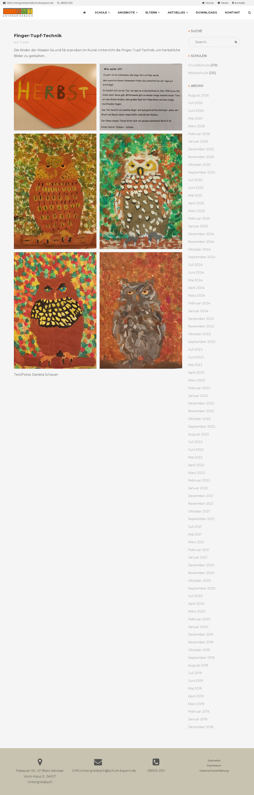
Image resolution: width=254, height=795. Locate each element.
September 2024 (201, 257)
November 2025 (201, 157)
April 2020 (196, 604)
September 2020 (202, 588)
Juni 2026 (196, 111)
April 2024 (196, 288)
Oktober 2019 (199, 650)
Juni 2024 (196, 272)
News (224, 2)
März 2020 (196, 611)
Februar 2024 (199, 303)
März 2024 (196, 295)
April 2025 (196, 203)
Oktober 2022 (199, 419)
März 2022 (196, 473)
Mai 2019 (195, 688)
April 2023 (196, 372)
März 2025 (196, 211)
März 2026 (196, 126)
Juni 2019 (195, 681)
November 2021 (200, 504)
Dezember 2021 (200, 496)
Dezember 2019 (200, 634)
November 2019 (200, 642)
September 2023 (201, 342)
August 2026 (198, 95)
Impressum (214, 765)
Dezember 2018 (201, 727)
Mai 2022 (195, 457)
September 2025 (201, 172)
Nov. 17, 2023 (21, 42)
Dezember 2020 (201, 565)
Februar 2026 (199, 134)
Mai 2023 (195, 365)
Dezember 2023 (201, 319)
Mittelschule (198, 73)
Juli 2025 (195, 180)
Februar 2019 (198, 711)
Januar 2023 (198, 396)
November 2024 (201, 242)
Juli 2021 (195, 527)
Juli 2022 (195, 442)
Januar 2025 (198, 226)
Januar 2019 (197, 719)
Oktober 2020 (199, 581)
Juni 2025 (196, 188)
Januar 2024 (198, 311)
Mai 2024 (195, 280)
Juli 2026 (195, 103)
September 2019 (201, 658)
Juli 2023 (195, 349)
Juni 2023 (196, 357)
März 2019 (196, 704)
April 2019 (196, 696)
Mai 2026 (195, 118)
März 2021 (196, 542)
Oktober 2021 (199, 511)
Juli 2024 (195, 265)
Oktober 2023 (199, 334)
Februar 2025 (199, 218)
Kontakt (239, 2)
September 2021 (201, 519)
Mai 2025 (195, 195)
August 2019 (198, 665)
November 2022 (201, 411)
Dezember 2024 (201, 234)
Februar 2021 (198, 550)
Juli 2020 (195, 596)
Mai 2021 (195, 534)
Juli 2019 (195, 673)
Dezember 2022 (201, 403)
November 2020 (201, 573)
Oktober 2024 (199, 249)
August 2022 (198, 434)
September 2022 (201, 426)
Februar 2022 (199, 480)
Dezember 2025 (201, 149)
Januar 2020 (198, 627)
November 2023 (201, 326)
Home (209, 2)
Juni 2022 (196, 450)
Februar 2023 (199, 388)
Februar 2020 (199, 619)
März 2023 (196, 380)
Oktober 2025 (199, 165)
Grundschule (199, 65)
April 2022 (196, 465)
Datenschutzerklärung (214, 770)
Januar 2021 (197, 557)
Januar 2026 (198, 141)
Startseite (214, 760)
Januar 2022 (198, 488)
